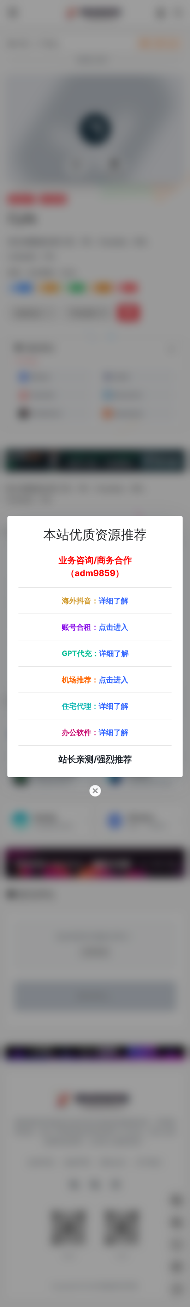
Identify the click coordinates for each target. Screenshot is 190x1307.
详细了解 (113, 600)
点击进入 (113, 627)
